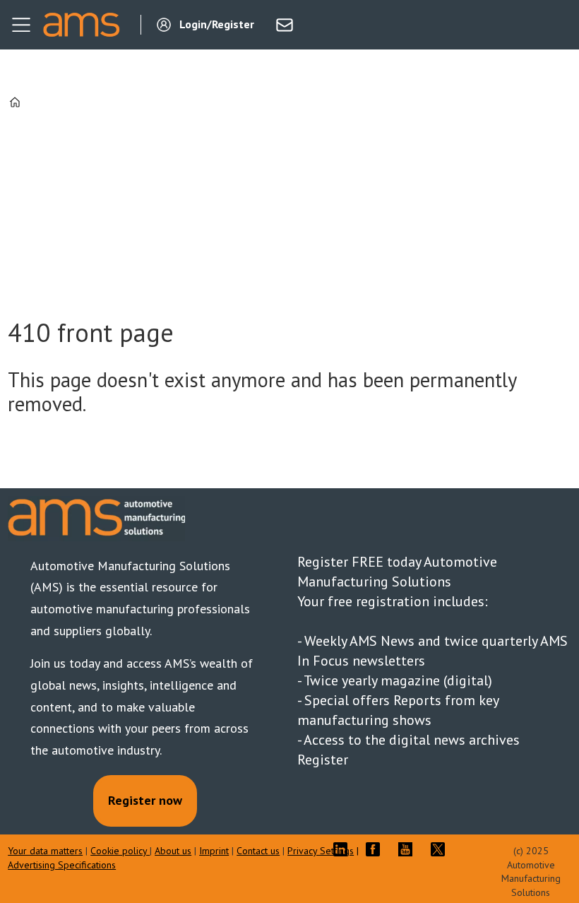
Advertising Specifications (62, 864)
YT (408, 849)
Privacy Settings (320, 850)
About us (173, 850)
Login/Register (216, 24)
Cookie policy (120, 850)
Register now (145, 800)
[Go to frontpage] (81, 25)
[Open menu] (21, 25)
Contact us (258, 850)
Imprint (214, 850)
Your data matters (45, 850)
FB (376, 849)
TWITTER (441, 849)
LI (343, 849)
